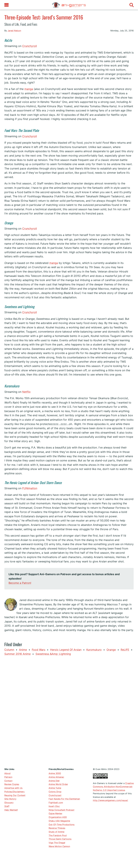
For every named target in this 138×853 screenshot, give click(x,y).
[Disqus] (69, 711)
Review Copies (11, 784)
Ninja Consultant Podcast (61, 810)
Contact (8, 781)
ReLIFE (125, 649)
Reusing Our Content (14, 795)
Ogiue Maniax (55, 813)
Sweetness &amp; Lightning (53, 654)
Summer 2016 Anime (17, 654)
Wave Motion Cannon (59, 846)
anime (23, 649)
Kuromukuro (94, 649)
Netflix (26, 391)
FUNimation (29, 488)
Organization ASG (58, 817)
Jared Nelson (14, 30)
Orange (111, 649)
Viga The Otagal (57, 842)
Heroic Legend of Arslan (65, 649)
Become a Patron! (20, 583)
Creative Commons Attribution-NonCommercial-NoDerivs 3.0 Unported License (113, 786)
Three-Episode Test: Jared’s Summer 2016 (43, 17)
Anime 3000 (55, 773)
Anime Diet (54, 781)
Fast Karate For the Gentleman (64, 799)
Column (9, 649)
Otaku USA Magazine (59, 821)
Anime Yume (55, 788)
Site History (10, 799)
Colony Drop (55, 791)
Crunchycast (55, 795)
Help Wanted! (11, 810)
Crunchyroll (29, 46)
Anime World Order (58, 784)
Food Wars (38, 649)
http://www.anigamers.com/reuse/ (110, 800)
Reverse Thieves (57, 828)
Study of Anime (56, 832)
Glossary (8, 802)
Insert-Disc (54, 806)
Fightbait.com (56, 802)
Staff (6, 806)
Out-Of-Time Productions (62, 824)
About (7, 773)
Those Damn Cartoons (60, 839)
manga (28, 89)
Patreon (8, 777)
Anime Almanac (56, 777)
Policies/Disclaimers (14, 791)
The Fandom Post (58, 835)
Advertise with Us (13, 788)
